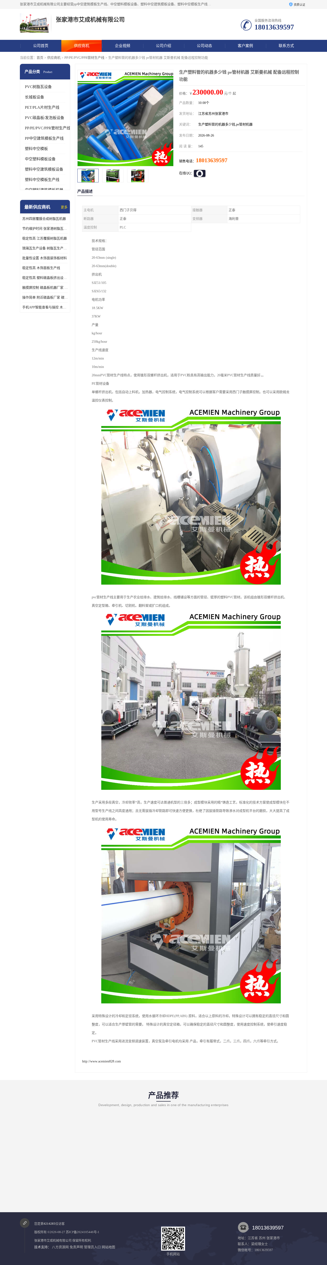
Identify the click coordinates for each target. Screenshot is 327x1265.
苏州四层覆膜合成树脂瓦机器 (44, 219)
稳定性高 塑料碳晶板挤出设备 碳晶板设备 (45, 278)
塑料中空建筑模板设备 (44, 169)
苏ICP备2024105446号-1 (82, 1232)
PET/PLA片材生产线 (42, 107)
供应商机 (81, 46)
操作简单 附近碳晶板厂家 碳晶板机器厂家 (45, 297)
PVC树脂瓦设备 (38, 87)
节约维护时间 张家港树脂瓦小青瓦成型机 (45, 228)
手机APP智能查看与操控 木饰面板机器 (45, 307)
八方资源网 (60, 1247)
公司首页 (40, 46)
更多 (64, 207)
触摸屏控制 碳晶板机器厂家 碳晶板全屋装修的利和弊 (45, 287)
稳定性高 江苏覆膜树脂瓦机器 (44, 238)
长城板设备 (34, 97)
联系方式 (286, 46)
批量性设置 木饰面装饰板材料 (44, 258)
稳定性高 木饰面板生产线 (41, 268)
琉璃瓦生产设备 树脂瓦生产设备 (45, 248)
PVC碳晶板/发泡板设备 (44, 118)
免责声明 (76, 1247)
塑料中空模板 (36, 149)
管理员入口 (92, 1247)
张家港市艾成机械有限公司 (53, 1240)
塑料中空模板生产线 (42, 180)
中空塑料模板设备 (40, 159)
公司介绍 (163, 46)
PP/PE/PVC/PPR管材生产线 (84, 58)
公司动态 (204, 46)
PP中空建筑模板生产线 (44, 138)
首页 (40, 58)
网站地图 (108, 1247)
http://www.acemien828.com (101, 1061)
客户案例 (245, 46)
